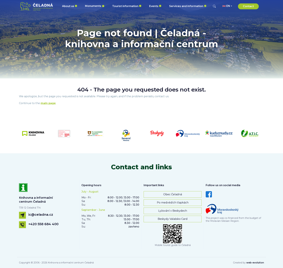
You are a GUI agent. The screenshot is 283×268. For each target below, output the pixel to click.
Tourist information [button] (125, 6)
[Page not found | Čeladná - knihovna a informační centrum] (37, 6)
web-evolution (255, 262)
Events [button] (153, 6)
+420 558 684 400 (43, 224)
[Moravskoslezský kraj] (222, 208)
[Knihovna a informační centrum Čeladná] (23, 189)
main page (48, 103)
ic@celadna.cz (40, 215)
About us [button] (68, 6)
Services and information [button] (186, 6)
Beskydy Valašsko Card (173, 218)
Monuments (93, 6)
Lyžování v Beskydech (172, 210)
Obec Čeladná (172, 194)
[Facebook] (209, 194)
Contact (248, 6)
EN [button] (228, 6)
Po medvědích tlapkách (173, 202)
